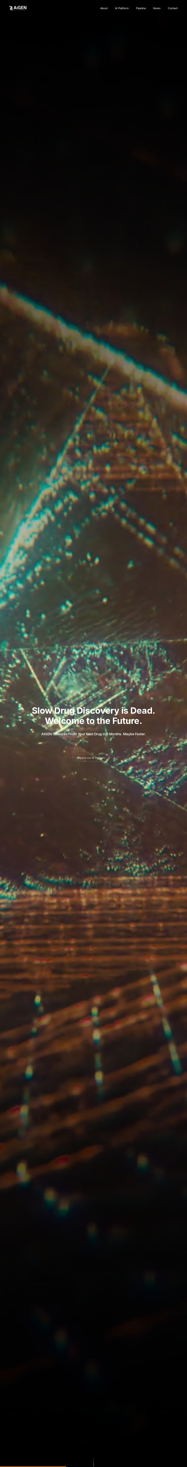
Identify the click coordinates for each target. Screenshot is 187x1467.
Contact (173, 8)
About (104, 8)
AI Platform (122, 8)
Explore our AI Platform (91, 757)
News (157, 8)
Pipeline (141, 8)
